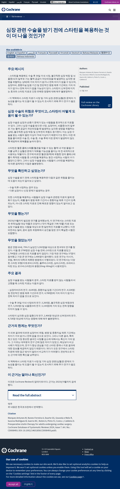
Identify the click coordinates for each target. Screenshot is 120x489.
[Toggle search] (110, 10)
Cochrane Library (111, 2)
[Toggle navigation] (114, 10)
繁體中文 (105, 52)
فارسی (19, 2)
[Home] (12, 10)
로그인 (95, 2)
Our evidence (17, 16)
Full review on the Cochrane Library (90, 104)
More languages (59, 2)
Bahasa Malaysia (90, 52)
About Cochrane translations (78, 2)
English (4, 2)
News (86, 451)
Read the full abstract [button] (27, 395)
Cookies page (75, 476)
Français (27, 2)
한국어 (10, 56)
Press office (89, 454)
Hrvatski (43, 2)
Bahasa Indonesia (25, 56)
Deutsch (76, 52)
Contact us (88, 449)
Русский (35, 2)
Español (11, 2)
